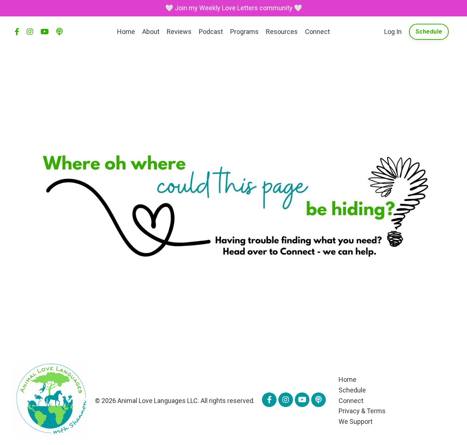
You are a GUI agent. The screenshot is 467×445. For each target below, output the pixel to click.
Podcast (211, 31)
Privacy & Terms (362, 411)
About (150, 31)
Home (126, 31)
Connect (317, 31)
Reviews (179, 31)
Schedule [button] (429, 31)
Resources (282, 31)
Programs (244, 31)
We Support (356, 421)
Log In (393, 31)
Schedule (352, 390)
